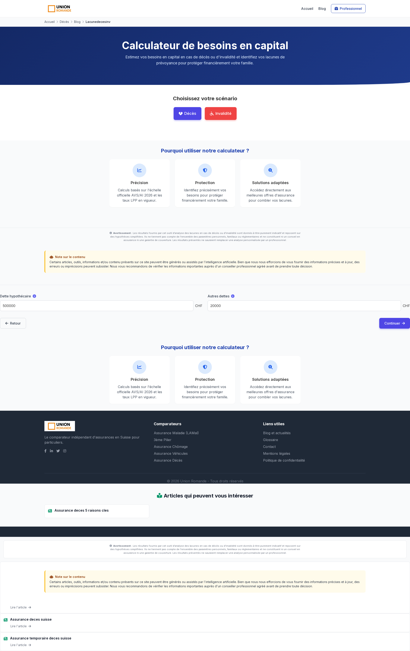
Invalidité (223, 113)
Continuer (392, 323)
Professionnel (351, 8)
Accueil (307, 8)
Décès (64, 22)
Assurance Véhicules (171, 453)
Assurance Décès (168, 460)
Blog (322, 8)
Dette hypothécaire (26, 296)
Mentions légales (276, 453)
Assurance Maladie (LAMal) (176, 433)
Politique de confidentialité (284, 460)
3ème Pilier (162, 440)
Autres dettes (229, 296)
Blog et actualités (277, 433)
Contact (269, 446)
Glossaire (270, 440)
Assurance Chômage (171, 446)
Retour (15, 323)
